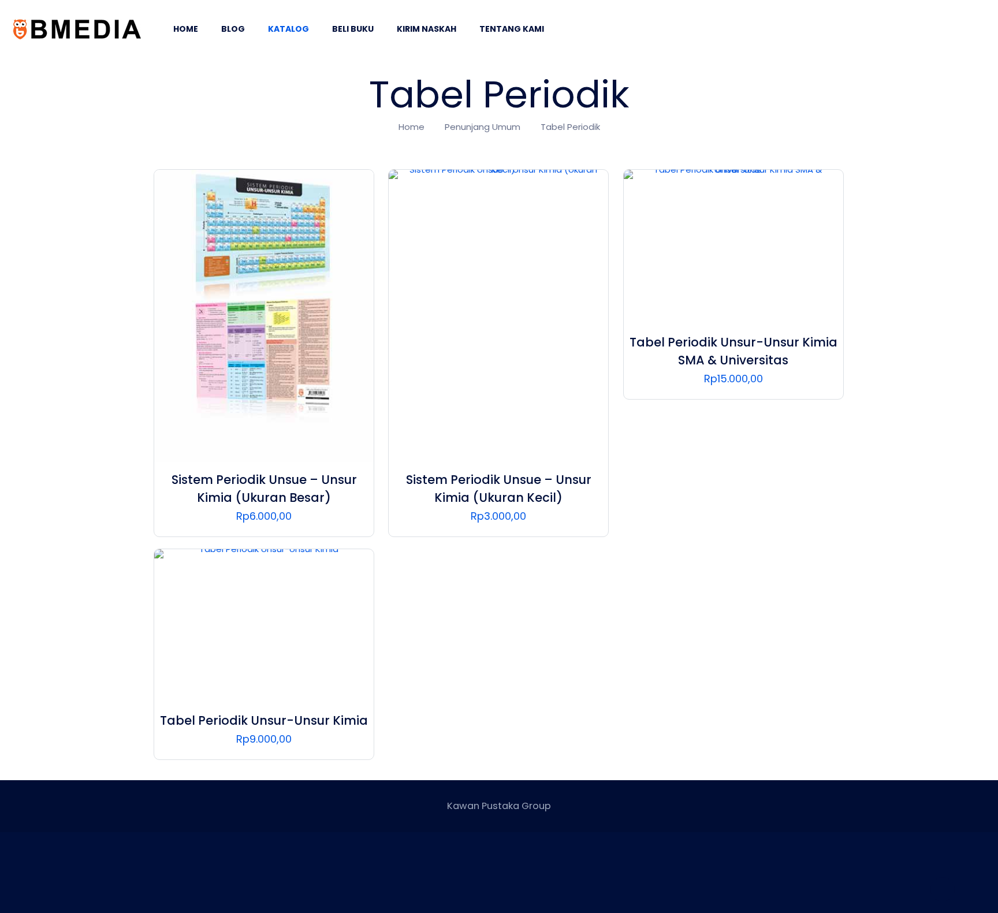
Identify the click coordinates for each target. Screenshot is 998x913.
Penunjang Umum (482, 127)
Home (411, 127)
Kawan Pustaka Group (499, 806)
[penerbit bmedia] (78, 29)
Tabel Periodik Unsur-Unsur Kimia (264, 720)
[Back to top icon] (942, 889)
